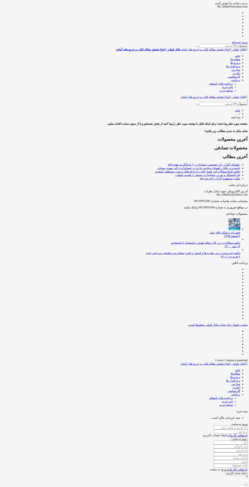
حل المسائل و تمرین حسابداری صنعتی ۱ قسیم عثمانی (207, 175)
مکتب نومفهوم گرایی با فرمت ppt (220, 178)
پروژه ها (235, 62)
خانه (237, 55)
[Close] (246, 484)
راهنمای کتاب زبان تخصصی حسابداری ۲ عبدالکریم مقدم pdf (204, 164)
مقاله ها (235, 59)
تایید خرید (227, 87)
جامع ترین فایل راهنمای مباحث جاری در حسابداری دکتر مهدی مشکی (198, 168)
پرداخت (235, 80)
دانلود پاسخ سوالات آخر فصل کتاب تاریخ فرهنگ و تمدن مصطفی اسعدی (197, 171)
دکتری (236, 73)
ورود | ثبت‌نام (240, 42)
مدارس (235, 69)
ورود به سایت (239, 438)
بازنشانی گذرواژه (237, 435)
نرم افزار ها (233, 66)
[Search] (197, 46)
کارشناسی (233, 76)
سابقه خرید (226, 90)
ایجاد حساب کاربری (236, 473)
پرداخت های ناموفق (221, 83)
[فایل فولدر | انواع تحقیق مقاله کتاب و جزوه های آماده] (214, 96)
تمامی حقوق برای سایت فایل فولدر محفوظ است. (218, 324)
